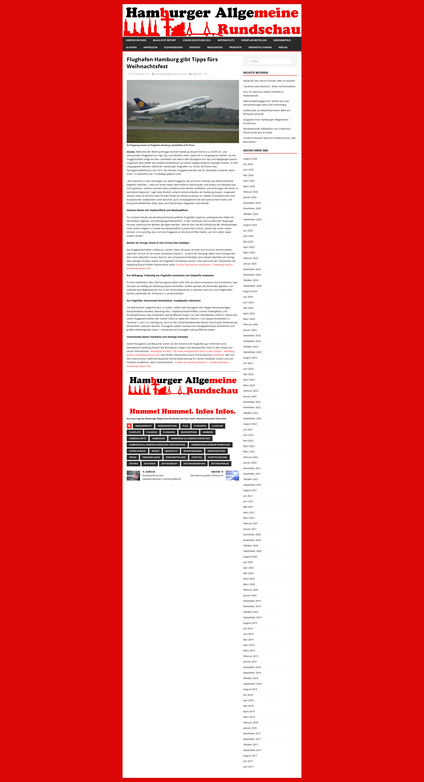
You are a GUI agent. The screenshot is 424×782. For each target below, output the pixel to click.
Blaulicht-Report (164, 40)
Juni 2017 (248, 766)
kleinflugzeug (137, 451)
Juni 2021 (248, 501)
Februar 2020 (250, 589)
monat (155, 451)
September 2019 (252, 617)
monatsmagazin (193, 451)
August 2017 (250, 755)
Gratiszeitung (189, 432)
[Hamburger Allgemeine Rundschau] (212, 34)
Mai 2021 (248, 506)
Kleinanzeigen (173, 47)
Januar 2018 (250, 728)
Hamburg (208, 432)
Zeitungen (150, 463)
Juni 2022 (248, 435)
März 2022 (249, 451)
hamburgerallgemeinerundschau (171, 73)
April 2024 (249, 313)
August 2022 (250, 423)
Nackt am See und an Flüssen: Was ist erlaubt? (269, 80)
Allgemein (197, 73)
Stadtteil (197, 457)
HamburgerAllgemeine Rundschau (210, 444)
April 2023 (249, 379)
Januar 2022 (250, 462)
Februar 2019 (250, 656)
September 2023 (252, 352)
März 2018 (249, 716)
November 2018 (252, 672)
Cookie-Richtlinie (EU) (197, 40)
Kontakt (194, 47)
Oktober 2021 (250, 479)
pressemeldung (151, 457)
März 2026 (249, 186)
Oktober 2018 (250, 678)
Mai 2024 (248, 307)
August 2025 (250, 224)
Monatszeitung (216, 451)
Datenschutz (226, 40)
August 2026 (250, 158)
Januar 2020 (250, 595)
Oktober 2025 (250, 214)
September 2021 (252, 484)
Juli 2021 (248, 495)
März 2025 (249, 252)
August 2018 (250, 689)
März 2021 (249, 517)
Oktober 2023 (250, 346)
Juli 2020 (248, 562)
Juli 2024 (248, 296)
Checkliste (218, 354)
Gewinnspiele (282, 40)
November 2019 (252, 606)
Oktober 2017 (250, 744)
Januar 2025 (250, 263)
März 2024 (249, 318)
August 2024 (250, 291)
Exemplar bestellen (254, 40)
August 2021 (250, 490)
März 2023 (249, 385)
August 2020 (250, 556)
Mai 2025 (248, 241)
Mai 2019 (248, 639)
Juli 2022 (248, 429)
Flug (185, 425)
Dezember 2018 (252, 667)
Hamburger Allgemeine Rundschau (190, 438)
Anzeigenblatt (143, 425)
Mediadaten (214, 47)
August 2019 (250, 623)
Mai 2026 (248, 175)
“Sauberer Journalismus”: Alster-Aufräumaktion (269, 86)
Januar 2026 (250, 197)
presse (132, 457)
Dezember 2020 (252, 534)
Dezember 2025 (252, 202)
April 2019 (249, 645)
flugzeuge (169, 432)
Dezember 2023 (252, 335)
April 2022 (249, 446)
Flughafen (200, 425)
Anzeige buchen (136, 40)
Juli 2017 (248, 761)
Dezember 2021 (252, 468)
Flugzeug (152, 432)
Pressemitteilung (176, 457)
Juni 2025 (248, 236)
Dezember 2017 (252, 733)
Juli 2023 (248, 363)
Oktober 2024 (250, 280)
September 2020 (252, 551)
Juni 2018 (248, 700)
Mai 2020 (248, 573)
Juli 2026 (248, 164)
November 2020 (252, 540)
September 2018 (252, 683)
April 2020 (249, 578)
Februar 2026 (250, 191)
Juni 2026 (248, 169)
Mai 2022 (248, 440)
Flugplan (217, 425)
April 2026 (249, 180)
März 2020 (249, 584)
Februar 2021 (250, 523)
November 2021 (252, 473)
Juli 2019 (248, 628)
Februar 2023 (250, 390)
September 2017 (252, 750)
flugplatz (135, 432)
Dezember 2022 (252, 401)
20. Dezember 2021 (140, 73)
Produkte (235, 47)
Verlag (282, 47)
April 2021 (249, 512)
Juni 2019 (248, 633)
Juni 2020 (248, 567)
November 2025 (252, 208)
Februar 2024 (250, 324)
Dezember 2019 (252, 600)
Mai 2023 (248, 374)
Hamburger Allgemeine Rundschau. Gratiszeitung (157, 444)
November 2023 (252, 341)
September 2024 (252, 285)
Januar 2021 (250, 529)
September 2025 (252, 219)
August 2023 (250, 357)
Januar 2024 (250, 330)
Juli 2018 (248, 694)
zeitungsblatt (169, 463)
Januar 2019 (250, 661)
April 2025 (249, 247)
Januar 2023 (250, 396)
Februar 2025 (250, 258)
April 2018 (249, 711)
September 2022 (252, 418)
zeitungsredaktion (194, 463)
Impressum (150, 47)
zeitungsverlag (220, 463)
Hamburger (158, 438)
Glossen (131, 47)
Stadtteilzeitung (217, 457)
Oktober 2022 (250, 413)
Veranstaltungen (260, 47)
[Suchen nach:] (270, 61)
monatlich (171, 451)
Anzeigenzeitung (167, 425)
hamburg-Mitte (137, 438)
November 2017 (252, 739)
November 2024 (252, 274)
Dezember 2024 (252, 269)
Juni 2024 (248, 302)
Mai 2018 (248, 705)
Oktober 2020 (250, 545)
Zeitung (133, 463)
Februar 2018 (250, 722)
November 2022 (252, 407)
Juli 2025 (248, 230)
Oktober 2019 (250, 611)
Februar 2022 (250, 457)
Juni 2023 (248, 368)
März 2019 (249, 650)
